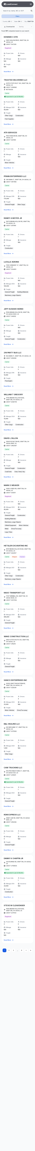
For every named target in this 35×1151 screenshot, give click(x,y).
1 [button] (4, 950)
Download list (10, 26)
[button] (11, 21)
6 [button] (21, 950)
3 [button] (13, 950)
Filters (17, 16)
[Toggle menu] (31, 4)
